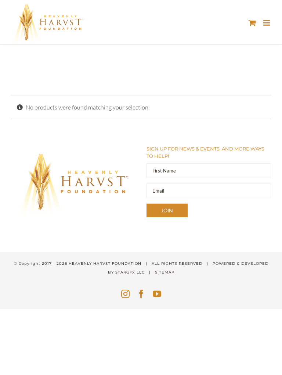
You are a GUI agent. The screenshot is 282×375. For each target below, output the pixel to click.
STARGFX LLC (130, 272)
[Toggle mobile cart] (252, 23)
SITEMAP (164, 272)
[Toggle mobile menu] (267, 23)
